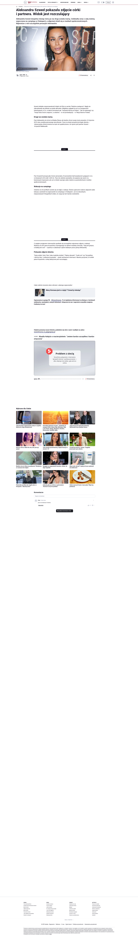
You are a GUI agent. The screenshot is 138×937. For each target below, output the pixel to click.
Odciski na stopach (27, 915)
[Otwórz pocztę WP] (98, 2)
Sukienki (93, 915)
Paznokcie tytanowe (96, 905)
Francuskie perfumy (27, 904)
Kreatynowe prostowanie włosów (30, 905)
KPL (24, 74)
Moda (79, 2)
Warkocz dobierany (96, 908)
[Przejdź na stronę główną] (25, 3)
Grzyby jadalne (95, 913)
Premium (73, 2)
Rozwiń (64, 149)
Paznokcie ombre (27, 911)
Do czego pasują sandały (51, 908)
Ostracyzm (94, 911)
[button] (103, 2)
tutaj (50, 934)
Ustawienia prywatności (90, 924)
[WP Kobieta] (33, 2)
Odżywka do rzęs (72, 904)
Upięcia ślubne (95, 910)
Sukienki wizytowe (49, 913)
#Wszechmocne (64, 2)
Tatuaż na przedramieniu (74, 915)
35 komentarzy (84, 75)
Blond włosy (26, 910)
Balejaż (70, 907)
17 (90, 505)
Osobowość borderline (96, 907)
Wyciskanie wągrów (73, 911)
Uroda (85, 2)
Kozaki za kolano (49, 904)
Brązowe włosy (72, 910)
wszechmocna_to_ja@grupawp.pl (44, 332)
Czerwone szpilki (72, 908)
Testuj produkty (52, 2)
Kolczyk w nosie (72, 913)
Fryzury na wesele (95, 904)
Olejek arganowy (27, 908)
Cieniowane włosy (72, 905)
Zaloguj (108, 2)
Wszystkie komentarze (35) (64, 510)
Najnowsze (42, 2)
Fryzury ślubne (49, 905)
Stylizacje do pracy (50, 911)
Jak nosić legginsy (50, 910)
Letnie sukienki (49, 907)
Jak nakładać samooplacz (29, 913)
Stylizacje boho (49, 915)
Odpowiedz (40, 505)
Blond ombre (26, 907)
